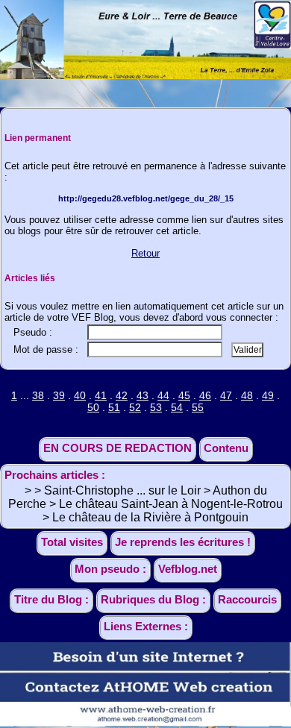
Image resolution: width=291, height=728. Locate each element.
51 (114, 407)
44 (163, 395)
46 (205, 395)
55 (198, 407)
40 (80, 395)
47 (226, 395)
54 (177, 407)
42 (122, 395)
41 (101, 395)
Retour (145, 253)
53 (156, 407)
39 (59, 395)
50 (93, 407)
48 (247, 395)
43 (142, 395)
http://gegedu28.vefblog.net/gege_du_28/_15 (146, 198)
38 (38, 395)
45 (184, 395)
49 (268, 395)
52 (135, 407)
